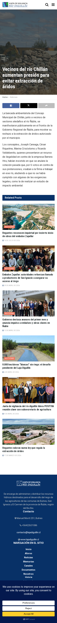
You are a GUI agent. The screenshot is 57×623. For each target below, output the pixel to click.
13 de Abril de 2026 (12, 330)
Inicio (29, 549)
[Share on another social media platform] (46, 105)
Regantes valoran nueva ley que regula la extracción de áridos (23, 449)
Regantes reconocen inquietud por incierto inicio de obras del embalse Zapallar (27, 234)
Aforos (28, 553)
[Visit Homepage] (15, 5)
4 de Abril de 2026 (11, 414)
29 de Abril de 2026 (12, 285)
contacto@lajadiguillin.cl (29, 532)
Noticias (13, 97)
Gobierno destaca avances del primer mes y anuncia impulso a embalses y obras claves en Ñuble (26, 323)
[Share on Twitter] (28, 105)
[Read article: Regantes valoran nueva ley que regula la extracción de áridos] (28, 432)
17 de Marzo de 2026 (12, 455)
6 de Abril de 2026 (11, 372)
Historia (28, 577)
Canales (28, 565)
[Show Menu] (53, 4)
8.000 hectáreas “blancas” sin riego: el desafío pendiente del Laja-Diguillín (26, 366)
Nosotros (28, 574)
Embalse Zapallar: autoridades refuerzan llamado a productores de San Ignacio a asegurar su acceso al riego (27, 278)
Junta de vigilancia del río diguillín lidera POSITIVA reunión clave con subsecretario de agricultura (28, 408)
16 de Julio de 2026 (12, 240)
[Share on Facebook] (10, 105)
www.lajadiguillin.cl (29, 539)
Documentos (28, 570)
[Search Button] (46, 4)
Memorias (28, 561)
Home (5, 97)
